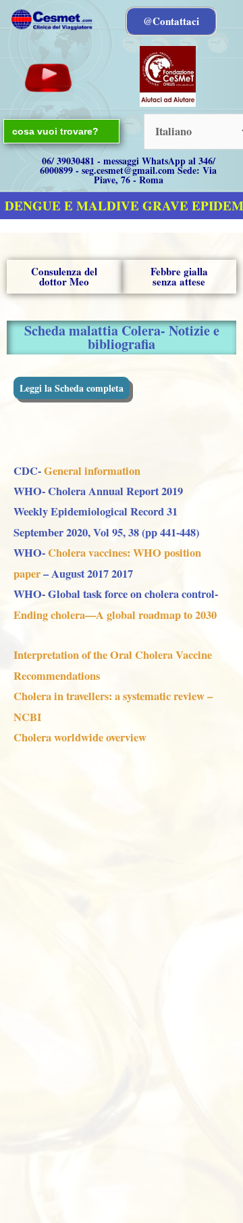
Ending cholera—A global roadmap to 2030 (115, 615)
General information (90, 471)
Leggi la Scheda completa (72, 388)
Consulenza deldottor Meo (64, 276)
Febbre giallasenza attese (179, 276)
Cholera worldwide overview (80, 737)
